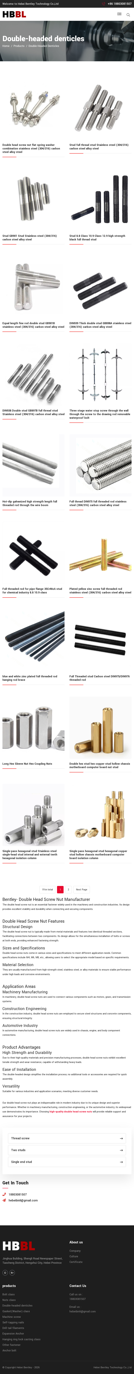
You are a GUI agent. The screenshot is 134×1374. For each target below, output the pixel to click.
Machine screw (11, 1317)
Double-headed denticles (44, 46)
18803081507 (77, 1299)
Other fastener (11, 1345)
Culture (73, 1256)
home (5, 46)
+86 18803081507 (120, 4)
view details (33, 108)
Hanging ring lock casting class (21, 1339)
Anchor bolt (9, 1350)
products (19, 46)
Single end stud (21, 1162)
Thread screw (20, 1138)
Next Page (81, 889)
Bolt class (8, 1294)
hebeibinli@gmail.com (82, 1311)
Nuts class (9, 1300)
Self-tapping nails (13, 1322)
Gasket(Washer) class (16, 1311)
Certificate (76, 1262)
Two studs (18, 1150)
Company (75, 1251)
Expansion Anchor (13, 1333)
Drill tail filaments (13, 1328)
